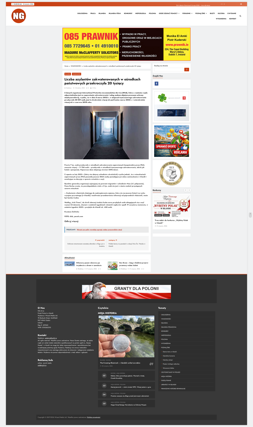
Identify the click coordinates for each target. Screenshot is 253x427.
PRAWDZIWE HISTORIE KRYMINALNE (173, 389)
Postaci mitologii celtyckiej (171, 364)
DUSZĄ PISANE (166, 380)
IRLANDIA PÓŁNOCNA (168, 327)
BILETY (212, 13)
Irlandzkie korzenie (169, 356)
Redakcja (69, 88)
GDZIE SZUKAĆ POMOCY (168, 13)
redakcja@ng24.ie (51, 338)
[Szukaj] (186, 69)
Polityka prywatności (93, 417)
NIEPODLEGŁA (140, 13)
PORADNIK (186, 13)
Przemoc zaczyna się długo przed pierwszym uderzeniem (130, 396)
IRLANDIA (102, 13)
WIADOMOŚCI (76, 74)
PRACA (93, 13)
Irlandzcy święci (168, 360)
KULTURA (221, 13)
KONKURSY (128, 13)
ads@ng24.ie (42, 365)
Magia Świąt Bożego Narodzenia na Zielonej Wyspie (128, 405)
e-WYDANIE (232, 13)
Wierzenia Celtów (168, 368)
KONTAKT (232, 19)
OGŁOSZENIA (82, 13)
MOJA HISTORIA (120, 373)
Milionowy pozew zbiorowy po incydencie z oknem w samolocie (88, 264)
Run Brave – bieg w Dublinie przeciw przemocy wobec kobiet (133, 264)
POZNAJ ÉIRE (200, 13)
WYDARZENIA (221, 19)
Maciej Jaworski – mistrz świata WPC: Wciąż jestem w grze (131, 387)
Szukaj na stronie (161, 65)
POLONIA (152, 13)
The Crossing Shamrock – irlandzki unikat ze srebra (120, 363)
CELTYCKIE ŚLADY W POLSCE (170, 372)
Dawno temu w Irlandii (170, 352)
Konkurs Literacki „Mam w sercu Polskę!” (168, 221)
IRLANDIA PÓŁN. (115, 13)
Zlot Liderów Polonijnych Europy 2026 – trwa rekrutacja (193, 4)
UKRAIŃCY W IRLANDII (168, 385)
